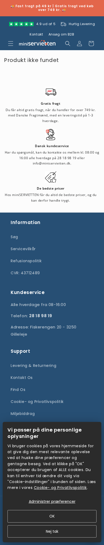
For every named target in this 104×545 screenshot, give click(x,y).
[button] (11, 43)
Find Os (18, 389)
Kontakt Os (22, 377)
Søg (14, 237)
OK (52, 516)
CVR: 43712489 (25, 273)
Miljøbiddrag (23, 413)
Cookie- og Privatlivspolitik (37, 401)
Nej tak (52, 531)
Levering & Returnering (33, 365)
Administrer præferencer (52, 501)
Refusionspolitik (26, 261)
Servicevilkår (23, 249)
